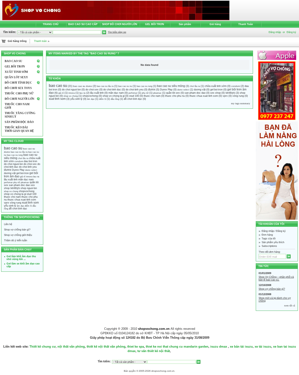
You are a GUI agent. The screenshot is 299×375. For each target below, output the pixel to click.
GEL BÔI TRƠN (154, 24)
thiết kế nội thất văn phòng (106, 346)
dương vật (200, 89)
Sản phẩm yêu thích (273, 242)
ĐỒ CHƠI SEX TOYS (18, 88)
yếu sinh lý (76, 98)
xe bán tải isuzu (241, 346)
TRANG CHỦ (50, 24)
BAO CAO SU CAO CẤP (82, 24)
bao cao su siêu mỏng (171, 86)
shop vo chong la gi (114, 95)
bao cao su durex (82, 86)
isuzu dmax (218, 346)
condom (235, 86)
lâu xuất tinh (97, 92)
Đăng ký (291, 32)
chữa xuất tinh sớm (216, 86)
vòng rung (238, 95)
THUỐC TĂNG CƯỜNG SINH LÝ (20, 114)
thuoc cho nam (152, 95)
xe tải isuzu (263, 346)
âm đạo (90, 99)
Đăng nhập (268, 231)
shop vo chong (71, 96)
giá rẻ (61, 93)
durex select (183, 90)
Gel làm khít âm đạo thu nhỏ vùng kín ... (21, 257)
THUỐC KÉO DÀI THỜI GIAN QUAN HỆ (19, 129)
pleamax (157, 93)
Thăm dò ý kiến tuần (15, 240)
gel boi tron (216, 89)
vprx (225, 95)
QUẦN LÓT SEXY (16, 77)
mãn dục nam (116, 92)
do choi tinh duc (112, 89)
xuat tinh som (57, 98)
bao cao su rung (144, 86)
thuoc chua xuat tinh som (203, 95)
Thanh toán (40, 41)
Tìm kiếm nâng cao (117, 32)
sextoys (230, 92)
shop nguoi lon (29, 188)
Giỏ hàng (215, 24)
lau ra (82, 93)
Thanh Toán (245, 24)
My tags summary (240, 103)
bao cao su (58, 86)
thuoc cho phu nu (175, 95)
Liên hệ (8, 224)
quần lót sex (173, 92)
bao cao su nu (125, 86)
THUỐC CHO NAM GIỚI (17, 106)
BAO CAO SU (13, 61)
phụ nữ (145, 93)
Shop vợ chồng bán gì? (17, 229)
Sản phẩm (185, 24)
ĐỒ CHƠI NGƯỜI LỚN (19, 98)
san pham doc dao (195, 92)
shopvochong (90, 95)
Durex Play (166, 89)
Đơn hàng (267, 234)
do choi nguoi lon (71, 89)
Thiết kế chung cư (42, 346)
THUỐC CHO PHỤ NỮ (19, 93)
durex (151, 89)
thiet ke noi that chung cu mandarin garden (177, 346)
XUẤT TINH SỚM (16, 72)
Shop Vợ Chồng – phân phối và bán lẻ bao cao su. (276, 278)
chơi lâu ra (195, 86)
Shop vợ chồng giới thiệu (18, 235)
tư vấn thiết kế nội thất (153, 351)
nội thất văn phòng (71, 346)
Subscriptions (269, 246)
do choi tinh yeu (134, 89)
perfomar (132, 93)
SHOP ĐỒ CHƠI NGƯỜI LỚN (119, 24)
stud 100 (134, 95)
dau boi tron (30, 161)
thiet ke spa (135, 346)
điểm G (102, 99)
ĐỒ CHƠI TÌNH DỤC (18, 82)
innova (71, 93)
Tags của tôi (268, 238)
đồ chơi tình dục (133, 98)
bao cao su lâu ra (105, 86)
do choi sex (92, 89)
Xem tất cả (289, 305)
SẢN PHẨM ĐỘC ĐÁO (19, 122)
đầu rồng (115, 99)
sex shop (215, 92)
